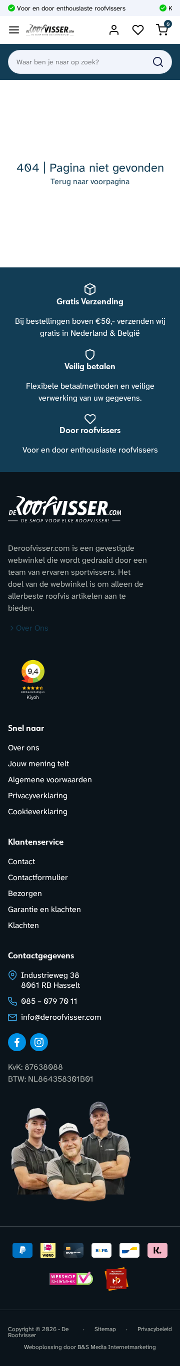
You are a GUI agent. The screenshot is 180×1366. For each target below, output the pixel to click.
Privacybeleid (155, 1329)
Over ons (24, 747)
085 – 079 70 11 (49, 1001)
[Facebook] (17, 1042)
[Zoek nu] (158, 62)
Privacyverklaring (38, 795)
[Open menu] (14, 30)
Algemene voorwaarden (50, 779)
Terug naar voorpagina (90, 181)
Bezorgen (25, 893)
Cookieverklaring (38, 811)
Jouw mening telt (38, 763)
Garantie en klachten (44, 909)
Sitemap (105, 1329)
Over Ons (32, 628)
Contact (21, 861)
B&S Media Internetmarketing (117, 1347)
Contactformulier (38, 877)
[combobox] (90, 62)
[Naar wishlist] (138, 30)
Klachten (23, 925)
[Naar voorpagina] (50, 30)
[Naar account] (114, 30)
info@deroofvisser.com (61, 1017)
